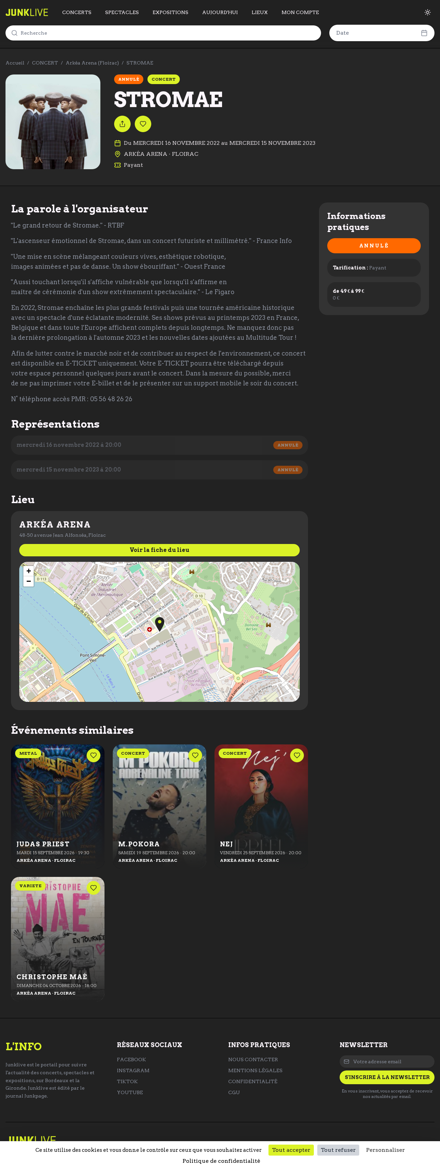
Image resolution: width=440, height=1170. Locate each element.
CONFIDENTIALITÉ (252, 1081)
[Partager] (122, 124)
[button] (159, 624)
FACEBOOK (131, 1059)
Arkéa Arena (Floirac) (92, 63)
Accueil (15, 63)
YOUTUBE (130, 1092)
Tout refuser (338, 1150)
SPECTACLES (122, 12)
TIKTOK (127, 1081)
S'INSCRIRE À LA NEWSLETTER (387, 1077)
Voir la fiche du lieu (159, 550)
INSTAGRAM (133, 1070)
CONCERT (45, 63)
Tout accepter (291, 1150)
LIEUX (260, 12)
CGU (234, 1092)
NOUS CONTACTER (253, 1059)
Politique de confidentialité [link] (221, 1161)
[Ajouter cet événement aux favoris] (143, 124)
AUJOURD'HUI (220, 12)
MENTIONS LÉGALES (255, 1070)
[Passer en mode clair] (427, 12)
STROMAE (139, 63)
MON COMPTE (300, 12)
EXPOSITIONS (170, 12)
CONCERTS (76, 12)
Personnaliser (385, 1150)
